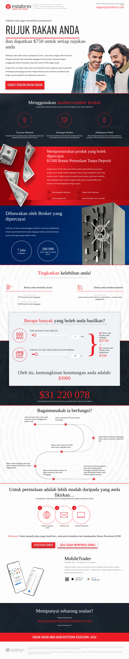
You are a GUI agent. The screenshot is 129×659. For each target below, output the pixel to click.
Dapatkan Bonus (43, 545)
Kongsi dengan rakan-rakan (25, 85)
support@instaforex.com (110, 7)
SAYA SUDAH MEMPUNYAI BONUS (77, 545)
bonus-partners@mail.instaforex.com (65, 621)
